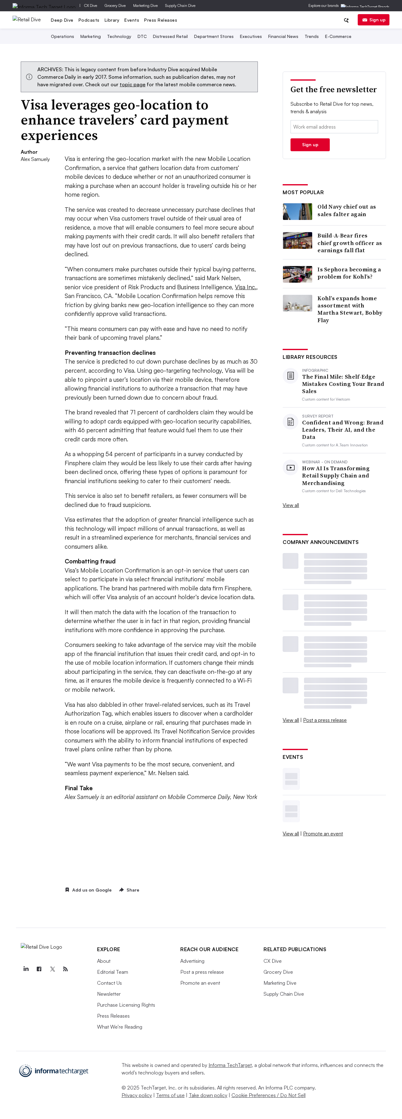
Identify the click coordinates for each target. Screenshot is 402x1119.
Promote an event (323, 833)
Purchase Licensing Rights (126, 1005)
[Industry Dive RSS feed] (65, 969)
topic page (132, 84)
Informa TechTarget (230, 1065)
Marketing (90, 36)
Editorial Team (112, 972)
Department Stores (214, 36)
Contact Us (109, 983)
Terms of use (170, 1095)
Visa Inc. (245, 287)
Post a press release (325, 720)
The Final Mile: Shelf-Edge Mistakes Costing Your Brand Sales (343, 384)
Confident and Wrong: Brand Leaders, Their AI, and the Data (342, 430)
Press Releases (160, 20)
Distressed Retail (170, 36)
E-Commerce (338, 36)
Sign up (377, 19)
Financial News (283, 36)
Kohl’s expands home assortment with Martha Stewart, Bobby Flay (350, 309)
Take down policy (208, 1095)
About (104, 961)
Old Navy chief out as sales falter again (347, 210)
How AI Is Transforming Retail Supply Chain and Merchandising (336, 476)
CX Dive (90, 5)
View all (291, 505)
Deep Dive (62, 20)
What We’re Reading (119, 1027)
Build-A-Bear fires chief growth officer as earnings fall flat (350, 243)
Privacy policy (137, 1095)
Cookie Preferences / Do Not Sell (268, 1095)
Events (131, 20)
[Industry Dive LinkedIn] (25, 969)
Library (112, 20)
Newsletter (109, 994)
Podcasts (89, 20)
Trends (312, 36)
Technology (119, 36)
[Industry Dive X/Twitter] (52, 969)
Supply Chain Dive (180, 5)
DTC (142, 36)
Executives (251, 36)
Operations (62, 36)
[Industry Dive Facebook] (39, 969)
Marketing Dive (145, 5)
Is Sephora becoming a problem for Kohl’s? (349, 273)
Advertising (192, 961)
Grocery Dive (115, 5)
